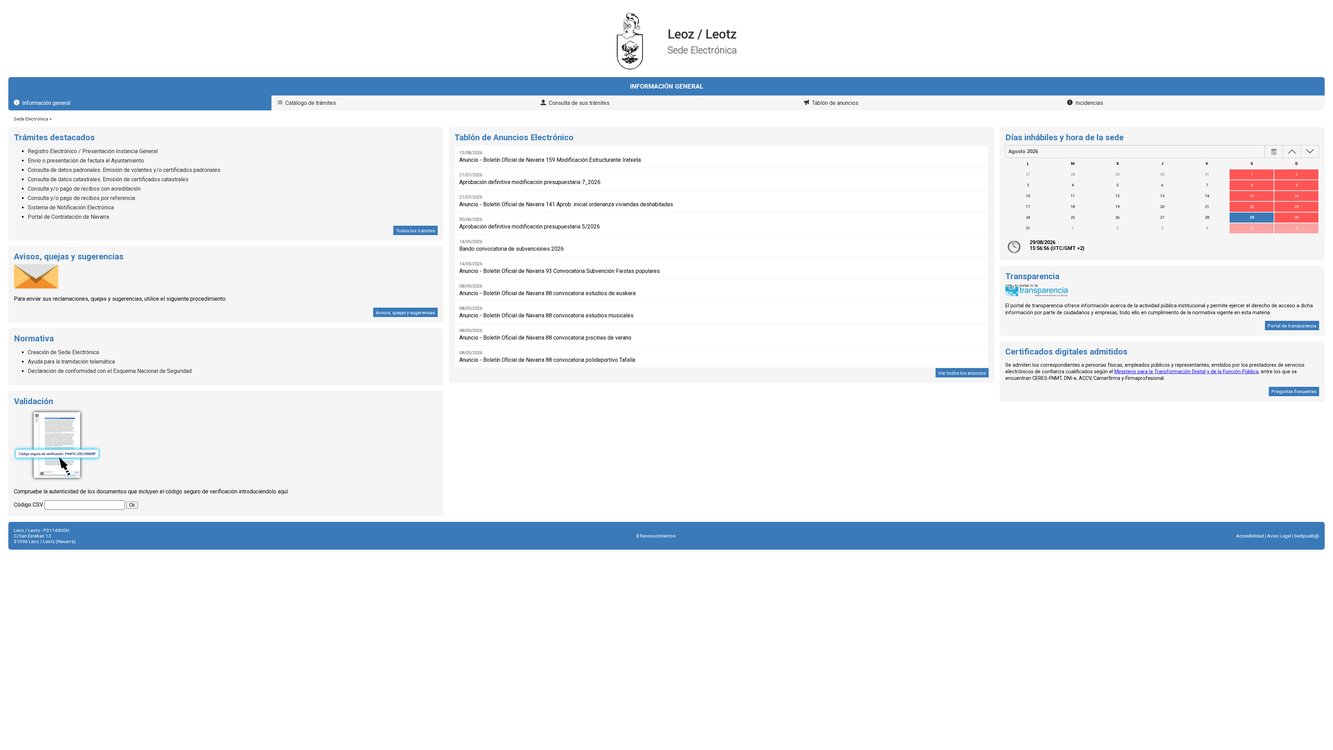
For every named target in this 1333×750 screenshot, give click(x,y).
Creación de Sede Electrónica (63, 352)
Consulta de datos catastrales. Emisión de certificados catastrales (108, 179)
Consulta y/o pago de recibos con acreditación (84, 188)
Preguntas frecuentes (1294, 391)
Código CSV (28, 504)
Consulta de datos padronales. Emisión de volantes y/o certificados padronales (124, 170)
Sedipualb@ (1306, 536)
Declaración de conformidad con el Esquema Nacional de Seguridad (110, 371)
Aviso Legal (1279, 536)
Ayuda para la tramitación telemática (71, 361)
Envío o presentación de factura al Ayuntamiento (86, 160)
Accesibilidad (1250, 536)
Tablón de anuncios (835, 103)
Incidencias (1089, 103)
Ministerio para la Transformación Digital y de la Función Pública (1186, 372)
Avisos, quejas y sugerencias (405, 312)
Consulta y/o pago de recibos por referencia (81, 198)
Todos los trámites (415, 230)
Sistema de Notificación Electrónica (71, 207)
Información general (46, 103)
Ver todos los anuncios (962, 373)
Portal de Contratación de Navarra (68, 217)
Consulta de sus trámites (579, 103)
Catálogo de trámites (310, 103)
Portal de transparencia (1292, 325)
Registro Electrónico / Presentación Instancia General (93, 151)
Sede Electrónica (31, 119)
